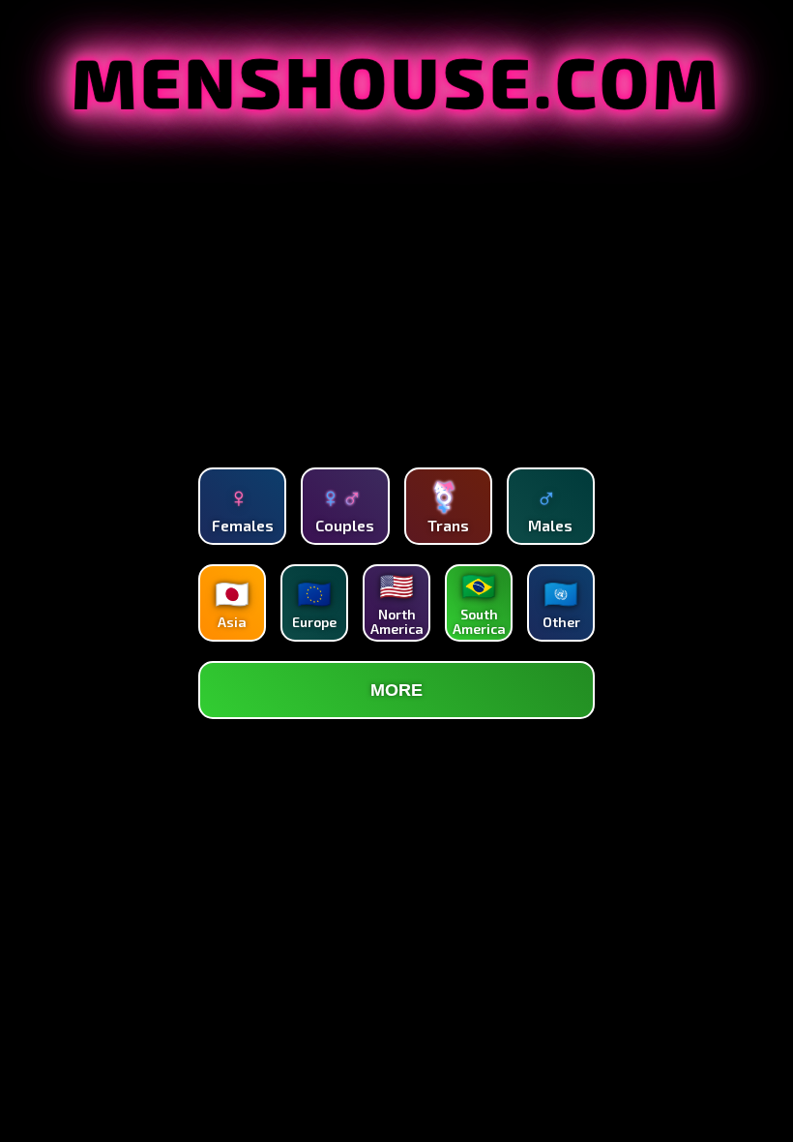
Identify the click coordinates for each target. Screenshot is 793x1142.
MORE (396, 690)
